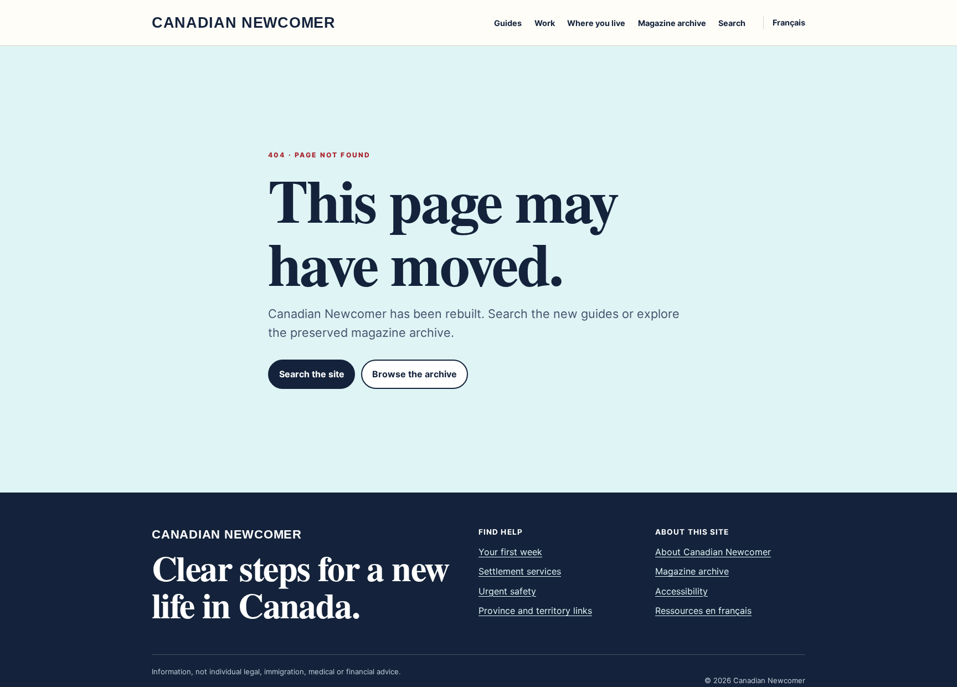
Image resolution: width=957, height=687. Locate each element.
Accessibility (681, 591)
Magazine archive (672, 23)
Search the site (311, 374)
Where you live (596, 23)
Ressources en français (703, 610)
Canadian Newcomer (227, 535)
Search (731, 23)
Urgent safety (507, 591)
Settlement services (519, 571)
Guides (508, 23)
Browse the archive (414, 374)
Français (789, 22)
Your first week (510, 551)
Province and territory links (535, 610)
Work (544, 23)
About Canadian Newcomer (713, 551)
